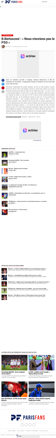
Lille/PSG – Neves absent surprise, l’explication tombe (39, 399)
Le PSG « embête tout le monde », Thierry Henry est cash (39, 373)
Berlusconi (32, 116)
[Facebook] (22, 424)
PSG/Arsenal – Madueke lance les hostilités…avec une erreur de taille (27, 288)
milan (38, 116)
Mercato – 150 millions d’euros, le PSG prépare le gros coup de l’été (26, 295)
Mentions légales (12, 430)
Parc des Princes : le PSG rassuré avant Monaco (13, 399)
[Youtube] (30, 424)
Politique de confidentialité (32, 430)
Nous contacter (20, 430)
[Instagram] (33, 424)
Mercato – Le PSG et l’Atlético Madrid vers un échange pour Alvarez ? (27, 268)
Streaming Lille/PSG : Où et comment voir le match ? (13, 373)
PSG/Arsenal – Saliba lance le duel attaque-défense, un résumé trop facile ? (29, 282)
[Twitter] (26, 424)
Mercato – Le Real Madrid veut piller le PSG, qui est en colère (24, 275)
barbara (24, 116)
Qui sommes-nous (43, 430)
